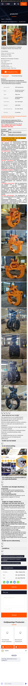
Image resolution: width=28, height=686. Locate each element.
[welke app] (11, 582)
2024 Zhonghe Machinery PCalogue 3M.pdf (11, 123)
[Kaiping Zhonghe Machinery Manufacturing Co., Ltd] (7, 4)
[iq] (18, 582)
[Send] (26, 683)
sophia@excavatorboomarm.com (10, 1)
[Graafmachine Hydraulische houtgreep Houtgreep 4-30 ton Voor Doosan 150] (17, 35)
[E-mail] (14, 582)
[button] (4, 45)
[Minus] (26, 651)
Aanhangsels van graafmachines (9, 21)
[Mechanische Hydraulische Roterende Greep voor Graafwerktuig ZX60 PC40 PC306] (20, 632)
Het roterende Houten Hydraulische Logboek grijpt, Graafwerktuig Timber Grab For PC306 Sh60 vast (7, 641)
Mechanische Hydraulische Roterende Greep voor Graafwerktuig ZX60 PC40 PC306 (20, 641)
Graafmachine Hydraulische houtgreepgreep (12, 556)
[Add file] (2, 683)
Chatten (24, 3)
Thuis (2, 19)
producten (8, 19)
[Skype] (8, 582)
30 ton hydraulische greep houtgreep (11, 563)
